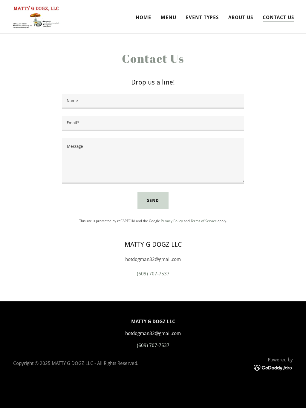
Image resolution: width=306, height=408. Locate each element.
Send (153, 200)
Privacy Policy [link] (172, 221)
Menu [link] (168, 17)
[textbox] (153, 101)
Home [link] (143, 17)
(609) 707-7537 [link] (153, 274)
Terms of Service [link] (204, 221)
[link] (36, 16)
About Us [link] (240, 17)
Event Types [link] (202, 17)
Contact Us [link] (278, 17)
